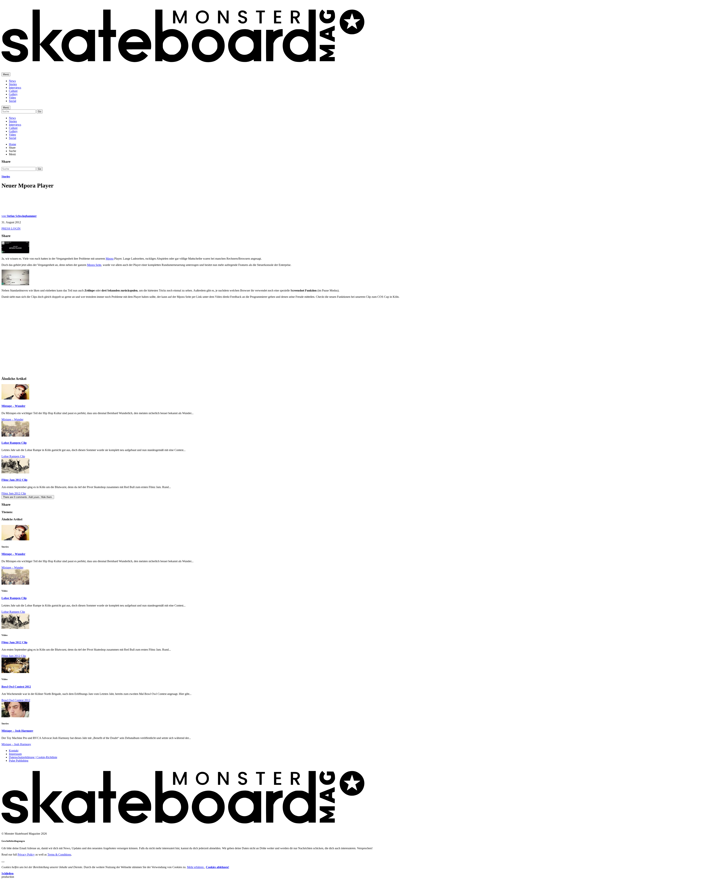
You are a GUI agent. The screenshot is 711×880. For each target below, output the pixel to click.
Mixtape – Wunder (13, 405)
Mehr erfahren (195, 867)
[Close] (2, 861)
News (12, 80)
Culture (13, 90)
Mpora (110, 258)
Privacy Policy (26, 854)
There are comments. (28, 497)
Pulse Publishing (18, 760)
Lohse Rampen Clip (14, 442)
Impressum (15, 753)
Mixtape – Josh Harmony (17, 730)
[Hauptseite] (182, 65)
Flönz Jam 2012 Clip (14, 479)
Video (12, 97)
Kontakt (13, 750)
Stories (13, 84)
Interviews (15, 87)
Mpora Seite (94, 264)
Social (12, 100)
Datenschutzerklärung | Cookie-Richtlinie (33, 757)
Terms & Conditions (59, 854)
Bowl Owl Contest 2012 (16, 686)
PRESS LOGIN (11, 228)
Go (39, 111)
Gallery (13, 94)
